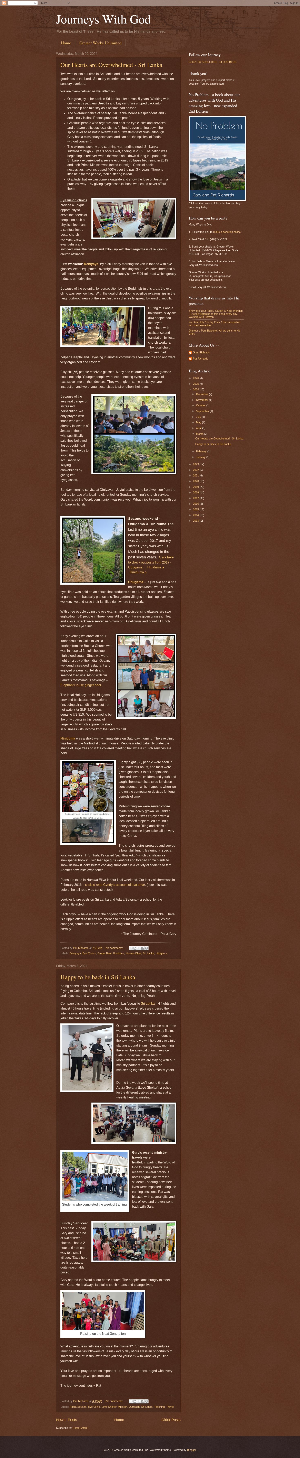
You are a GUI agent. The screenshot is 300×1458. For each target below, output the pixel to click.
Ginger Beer (104, 953)
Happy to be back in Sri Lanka (97, 977)
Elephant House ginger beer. (81, 685)
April (199, 428)
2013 (196, 520)
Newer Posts (66, 1420)
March (200, 433)
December (202, 394)
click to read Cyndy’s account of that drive (115, 884)
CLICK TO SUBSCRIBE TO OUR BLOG (213, 62)
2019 (196, 487)
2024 (196, 389)
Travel (170, 1406)
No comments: (115, 947)
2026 (196, 378)
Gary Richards (201, 352)
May (199, 422)
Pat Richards (200, 358)
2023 (196, 464)
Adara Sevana (78, 1406)
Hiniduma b (138, 572)
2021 (196, 475)
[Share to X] (139, 948)
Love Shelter (109, 1406)
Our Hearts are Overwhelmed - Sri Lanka (111, 65)
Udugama (135, 582)
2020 (196, 481)
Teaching (159, 1406)
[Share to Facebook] (143, 948)
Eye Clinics (89, 953)
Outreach (134, 1406)
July (199, 416)
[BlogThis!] (135, 948)
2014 (196, 515)
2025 (196, 383)
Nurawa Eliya (133, 953)
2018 (196, 492)
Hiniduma (67, 738)
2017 (196, 498)
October (201, 405)
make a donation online (227, 231)
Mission (122, 1406)
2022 (196, 470)
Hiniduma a (155, 567)
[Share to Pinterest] (146, 948)
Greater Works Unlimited (100, 43)
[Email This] (131, 948)
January (201, 457)
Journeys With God (103, 19)
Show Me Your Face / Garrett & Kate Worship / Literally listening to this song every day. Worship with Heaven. (216, 314)
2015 (196, 509)
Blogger (191, 1449)
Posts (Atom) (80, 1427)
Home (66, 43)
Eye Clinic (94, 1406)
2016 (196, 503)
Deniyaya (91, 264)
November (202, 399)
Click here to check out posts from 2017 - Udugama (151, 562)
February (201, 451)
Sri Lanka (148, 953)
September (203, 411)
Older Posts (171, 1420)
